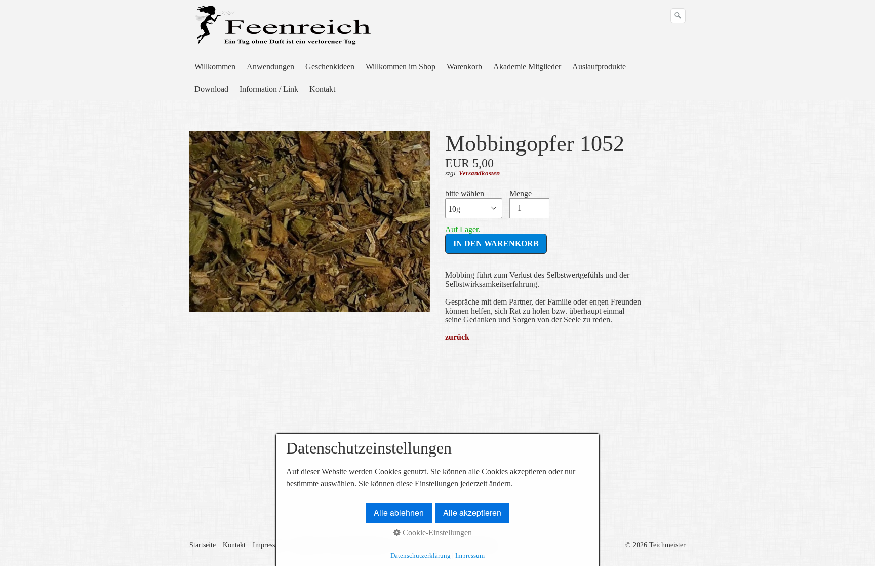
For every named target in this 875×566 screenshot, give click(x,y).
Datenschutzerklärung (420, 555)
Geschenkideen (329, 66)
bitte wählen (464, 193)
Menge (520, 193)
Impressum (268, 545)
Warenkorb (464, 66)
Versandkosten (479, 173)
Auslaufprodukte (599, 66)
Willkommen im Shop (400, 66)
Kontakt (322, 89)
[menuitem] (215, 67)
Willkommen (214, 66)
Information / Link (269, 89)
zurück (457, 337)
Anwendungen (270, 66)
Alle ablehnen (399, 512)
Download (211, 89)
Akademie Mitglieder (527, 66)
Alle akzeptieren (472, 512)
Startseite (202, 545)
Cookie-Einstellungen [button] (436, 532)
